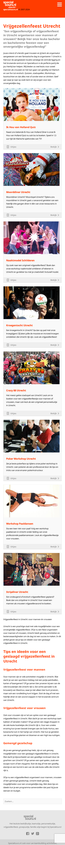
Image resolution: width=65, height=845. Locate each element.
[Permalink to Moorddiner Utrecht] (31, 154)
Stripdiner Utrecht (17, 592)
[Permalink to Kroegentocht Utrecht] (31, 287)
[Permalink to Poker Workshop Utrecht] (31, 420)
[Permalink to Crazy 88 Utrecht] (31, 352)
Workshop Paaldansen (19, 523)
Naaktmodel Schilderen (20, 260)
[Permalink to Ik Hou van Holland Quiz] (31, 89)
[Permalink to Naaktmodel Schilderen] (31, 222)
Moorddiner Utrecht (18, 192)
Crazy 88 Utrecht (16, 390)
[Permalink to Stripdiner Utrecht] (31, 554)
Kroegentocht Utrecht (19, 325)
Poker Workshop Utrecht (21, 458)
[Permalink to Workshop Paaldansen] (31, 485)
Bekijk (53, 146)
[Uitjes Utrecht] (9, 5)
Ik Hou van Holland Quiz (21, 127)
